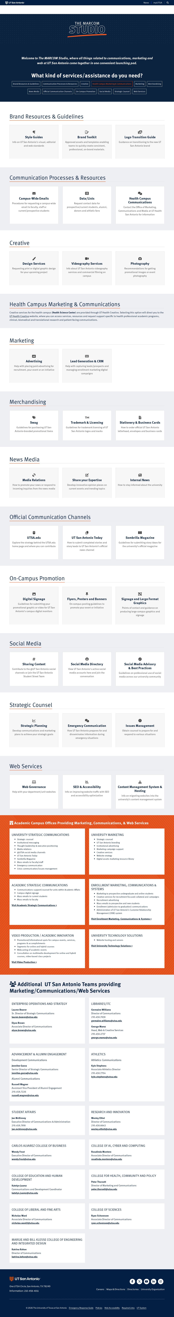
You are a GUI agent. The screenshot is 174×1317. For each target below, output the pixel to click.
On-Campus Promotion (86, 91)
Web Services (140, 91)
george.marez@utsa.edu (104, 1037)
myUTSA (157, 2)
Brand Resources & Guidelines (26, 83)
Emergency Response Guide (81, 1307)
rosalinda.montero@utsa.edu (106, 1159)
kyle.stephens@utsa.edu (104, 1076)
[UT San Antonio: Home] (15, 2)
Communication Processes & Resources (60, 83)
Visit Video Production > (24, 962)
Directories (133, 1289)
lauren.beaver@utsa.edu (25, 1017)
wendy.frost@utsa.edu (24, 1159)
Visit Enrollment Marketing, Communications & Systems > (121, 919)
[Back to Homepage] (87, 29)
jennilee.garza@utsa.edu (25, 1073)
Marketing (140, 83)
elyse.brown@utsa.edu (24, 1030)
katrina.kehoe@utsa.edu (25, 1256)
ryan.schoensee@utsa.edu (105, 1223)
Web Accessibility (112, 1307)
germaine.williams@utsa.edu (106, 1020)
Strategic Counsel (123, 91)
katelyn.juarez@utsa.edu (25, 1193)
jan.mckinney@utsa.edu (24, 1129)
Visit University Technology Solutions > (111, 945)
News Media (35, 91)
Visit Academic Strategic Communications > (34, 905)
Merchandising (155, 83)
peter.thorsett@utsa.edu (104, 1189)
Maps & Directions (115, 1289)
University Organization (152, 1289)
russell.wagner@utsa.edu (25, 1095)
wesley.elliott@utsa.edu (104, 1129)
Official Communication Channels (58, 91)
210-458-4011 (31, 1290)
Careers (100, 1289)
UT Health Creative (19, 316)
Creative (85, 83)
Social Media (105, 91)
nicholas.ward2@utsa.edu (25, 1223)
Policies (99, 1307)
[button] (168, 2)
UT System (141, 1307)
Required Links (128, 1307)
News (146, 2)
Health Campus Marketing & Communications (112, 83)
